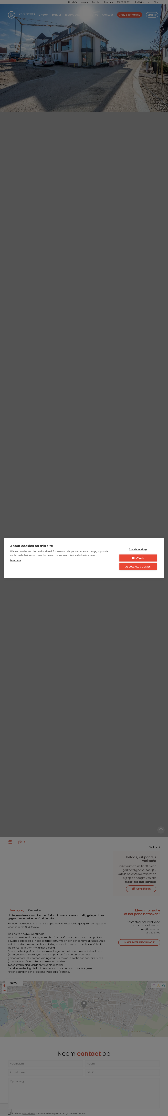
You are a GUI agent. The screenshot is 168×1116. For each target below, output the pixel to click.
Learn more (15, 560)
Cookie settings (138, 549)
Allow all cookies (138, 567)
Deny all (138, 558)
